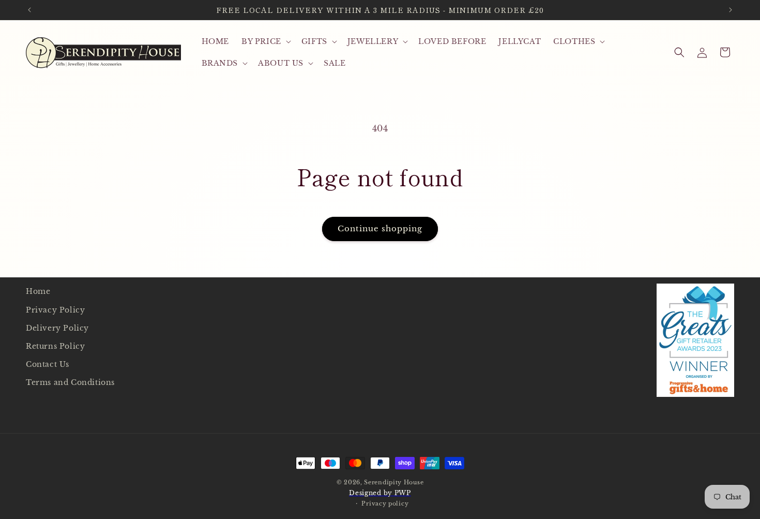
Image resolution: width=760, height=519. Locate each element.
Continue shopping (380, 228)
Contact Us (47, 364)
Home (38, 291)
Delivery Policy (57, 327)
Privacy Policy (55, 309)
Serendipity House (393, 482)
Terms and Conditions (70, 382)
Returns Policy (55, 345)
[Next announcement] (730, 10)
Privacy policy (384, 503)
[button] (265, 41)
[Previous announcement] (29, 10)
